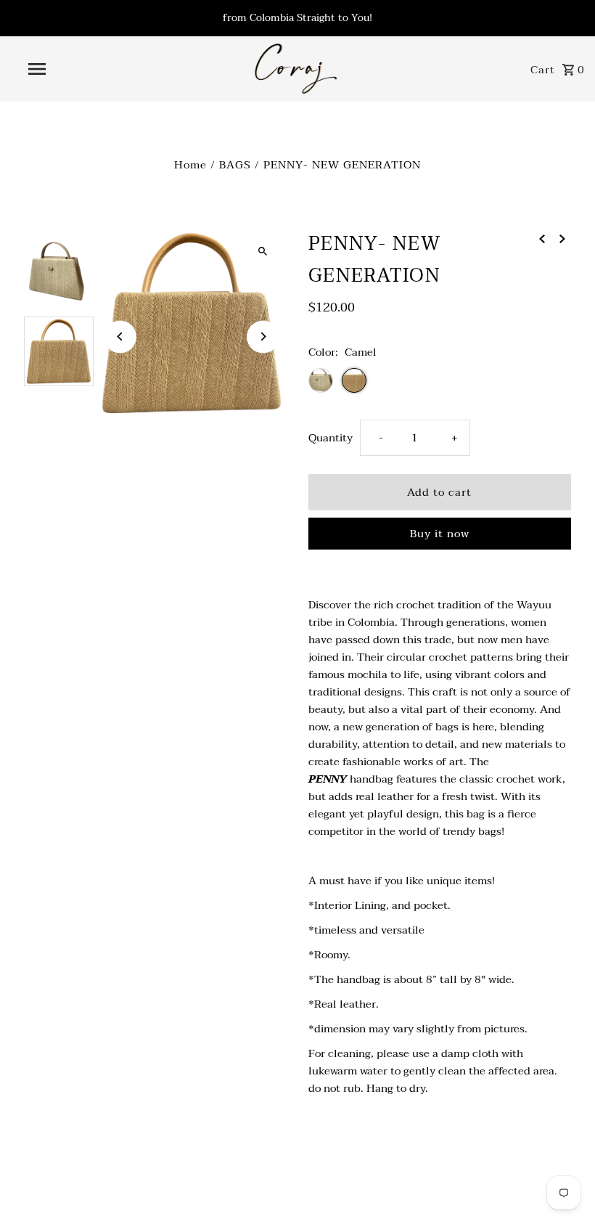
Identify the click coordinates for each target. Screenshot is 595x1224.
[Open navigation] (67, 69)
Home (190, 164)
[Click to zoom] (263, 251)
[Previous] (120, 336)
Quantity (330, 437)
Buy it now (439, 533)
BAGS (235, 164)
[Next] (263, 336)
